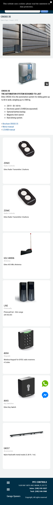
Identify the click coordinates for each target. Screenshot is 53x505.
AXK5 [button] (6, 400)
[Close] (51, 2)
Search (44, 10)
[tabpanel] (26, 111)
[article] (26, 161)
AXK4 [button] (6, 353)
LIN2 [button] (6, 305)
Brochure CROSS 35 (10, 124)
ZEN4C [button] (7, 210)
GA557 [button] (7, 448)
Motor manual (8, 127)
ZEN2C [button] (7, 163)
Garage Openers (13, 496)
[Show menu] (8, 483)
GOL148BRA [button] (9, 258)
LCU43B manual (9, 129)
